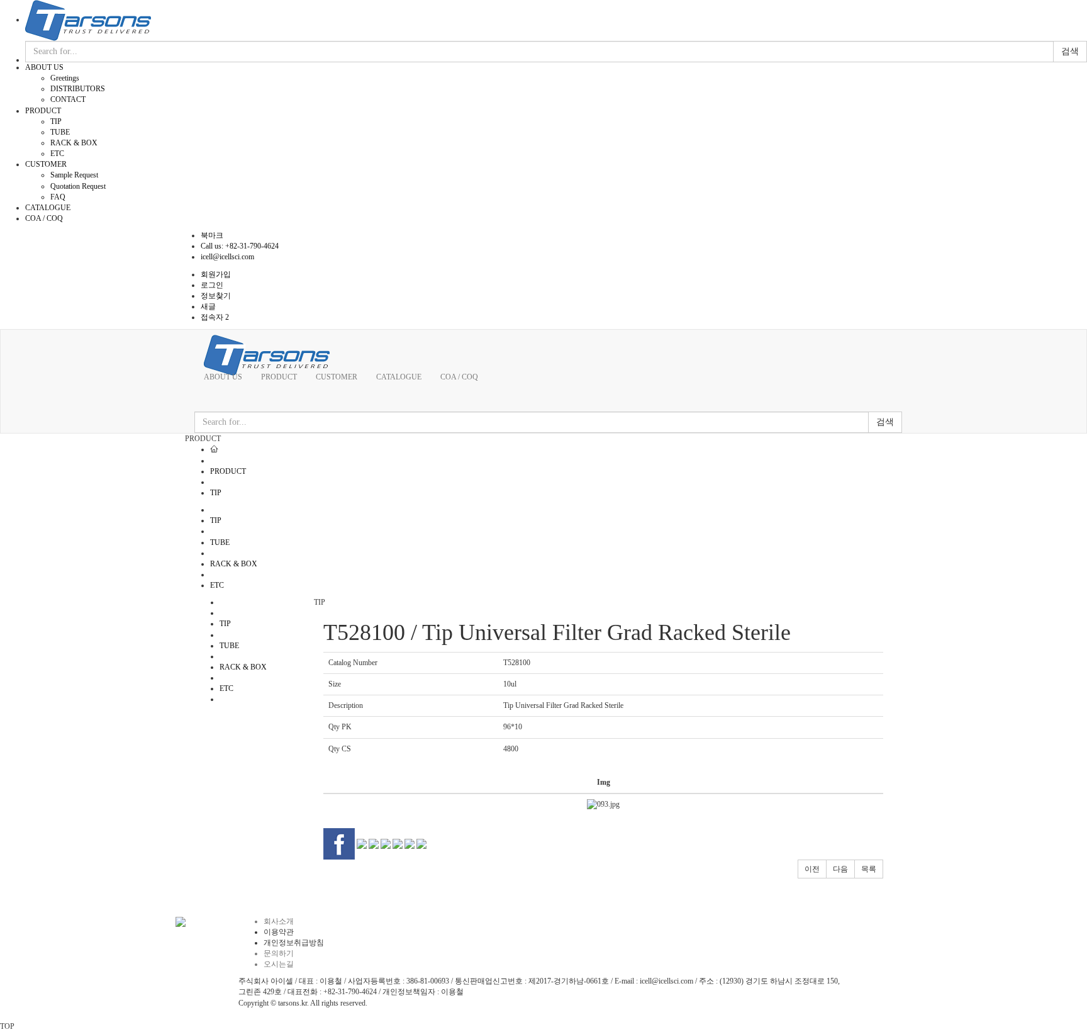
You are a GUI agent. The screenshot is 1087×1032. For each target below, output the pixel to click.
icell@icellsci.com (227, 256)
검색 (1070, 51)
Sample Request (74, 175)
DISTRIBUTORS (77, 88)
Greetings (64, 78)
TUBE (60, 132)
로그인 (212, 285)
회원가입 (216, 274)
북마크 (212, 235)
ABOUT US (44, 67)
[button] (812, 869)
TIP (56, 121)
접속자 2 (215, 317)
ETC (57, 153)
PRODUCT (43, 110)
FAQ (57, 197)
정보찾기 (216, 295)
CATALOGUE (47, 207)
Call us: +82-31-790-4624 (240, 246)
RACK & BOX (74, 142)
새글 (208, 306)
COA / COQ (44, 218)
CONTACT (68, 99)
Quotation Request (78, 186)
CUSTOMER (46, 164)
